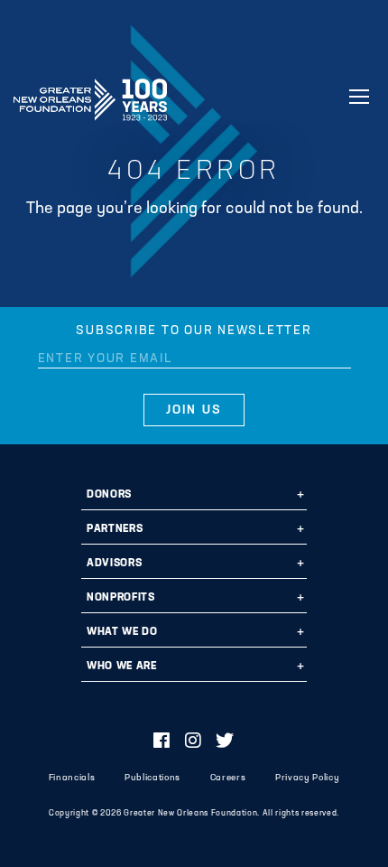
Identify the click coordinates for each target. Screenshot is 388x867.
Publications (152, 778)
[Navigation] (359, 96)
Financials (72, 778)
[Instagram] (193, 742)
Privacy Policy (307, 778)
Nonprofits (121, 597)
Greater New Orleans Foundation (90, 94)
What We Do (122, 632)
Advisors (114, 563)
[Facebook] (162, 742)
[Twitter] (225, 742)
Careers (228, 778)
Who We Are (122, 666)
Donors (109, 494)
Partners (115, 529)
